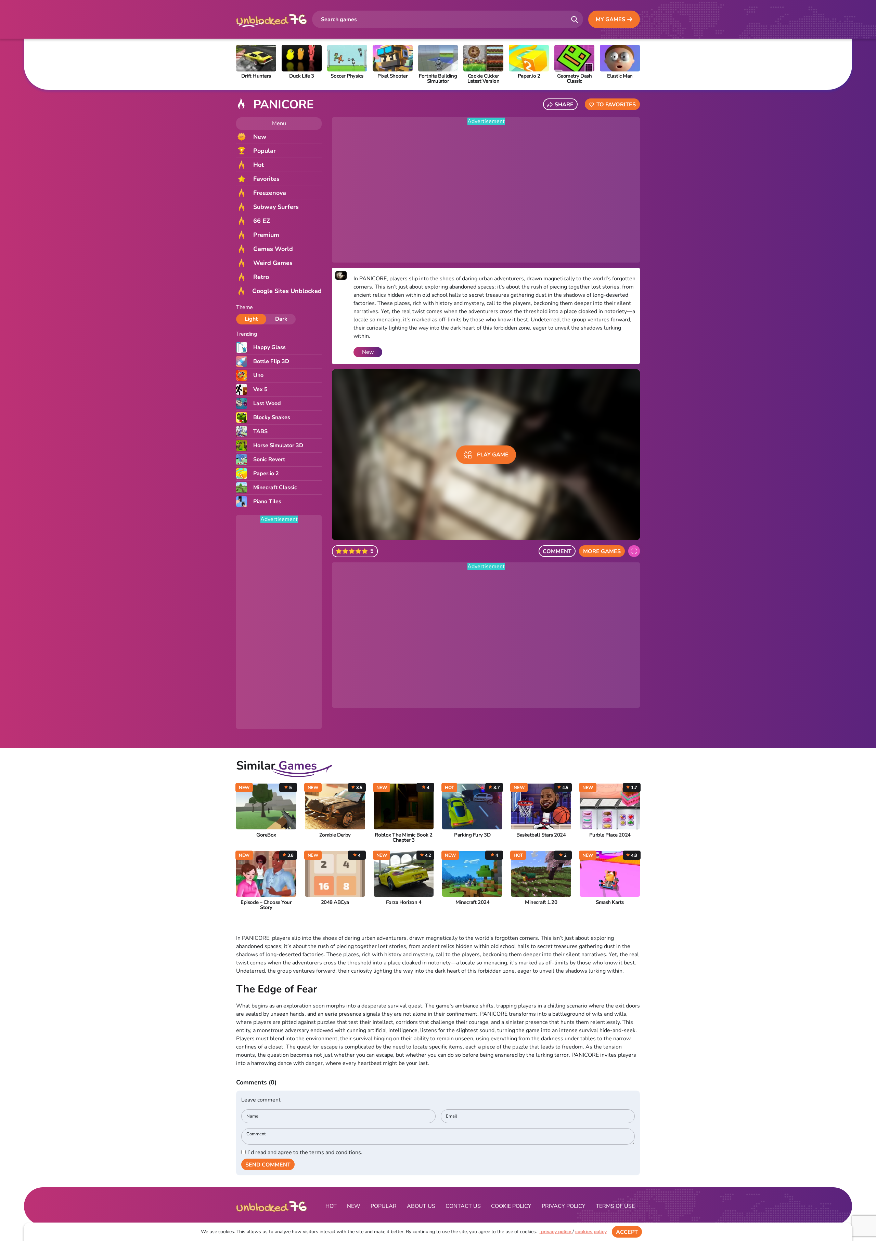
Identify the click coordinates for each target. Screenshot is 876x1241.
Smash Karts (610, 902)
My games (610, 19)
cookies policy (591, 1231)
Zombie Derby (335, 835)
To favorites (616, 104)
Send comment (268, 1165)
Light (251, 319)
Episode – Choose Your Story (266, 905)
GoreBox (266, 835)
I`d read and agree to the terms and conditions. (304, 1152)
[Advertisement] (279, 626)
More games (602, 551)
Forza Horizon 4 (404, 902)
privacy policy (556, 1231)
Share (564, 104)
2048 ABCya (335, 902)
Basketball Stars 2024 (541, 835)
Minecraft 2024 (472, 902)
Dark (281, 319)
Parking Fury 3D (472, 835)
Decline (661, 1232)
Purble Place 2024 (610, 835)
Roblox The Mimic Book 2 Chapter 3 (403, 837)
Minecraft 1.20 (541, 902)
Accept (627, 1232)
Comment (557, 551)
